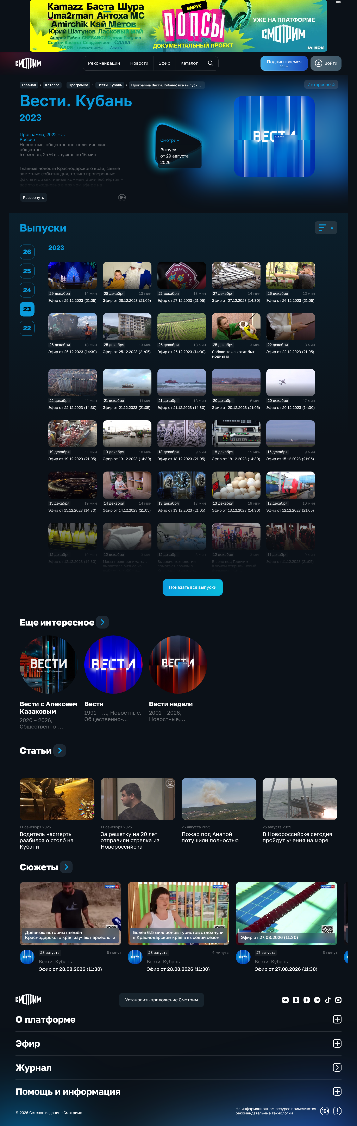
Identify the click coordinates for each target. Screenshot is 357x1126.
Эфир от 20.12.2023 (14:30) (290, 407)
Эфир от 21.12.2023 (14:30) (181, 407)
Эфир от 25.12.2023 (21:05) (127, 351)
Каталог (52, 85)
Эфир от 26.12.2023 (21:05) (290, 300)
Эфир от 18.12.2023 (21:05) (181, 458)
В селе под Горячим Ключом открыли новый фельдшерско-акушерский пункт (234, 568)
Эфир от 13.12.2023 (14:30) (236, 510)
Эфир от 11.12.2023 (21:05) (290, 561)
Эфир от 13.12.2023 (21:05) (181, 510)
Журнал (33, 1067)
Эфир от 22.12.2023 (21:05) (290, 351)
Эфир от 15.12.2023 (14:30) (72, 510)
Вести (94, 704)
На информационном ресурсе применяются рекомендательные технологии (276, 1111)
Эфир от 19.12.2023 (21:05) (72, 458)
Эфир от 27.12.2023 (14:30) (236, 300)
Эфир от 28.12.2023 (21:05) (127, 300)
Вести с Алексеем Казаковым (48, 707)
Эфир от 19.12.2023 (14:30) (127, 458)
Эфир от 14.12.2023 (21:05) (127, 510)
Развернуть (33, 197)
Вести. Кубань (110, 85)
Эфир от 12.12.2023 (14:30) (72, 561)
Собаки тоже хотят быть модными (234, 353)
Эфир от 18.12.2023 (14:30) (236, 458)
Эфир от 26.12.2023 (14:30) (72, 351)
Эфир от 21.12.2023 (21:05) (127, 407)
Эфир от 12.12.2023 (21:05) (290, 510)
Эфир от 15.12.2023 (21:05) (290, 458)
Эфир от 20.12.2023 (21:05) (236, 407)
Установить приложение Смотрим (161, 999)
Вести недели (171, 704)
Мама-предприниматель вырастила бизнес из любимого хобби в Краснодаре (125, 568)
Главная (29, 85)
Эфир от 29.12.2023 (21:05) (72, 300)
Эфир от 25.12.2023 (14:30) (181, 351)
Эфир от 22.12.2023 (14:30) (72, 407)
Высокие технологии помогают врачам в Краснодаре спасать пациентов (176, 568)
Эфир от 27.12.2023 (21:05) (181, 300)
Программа (78, 85)
